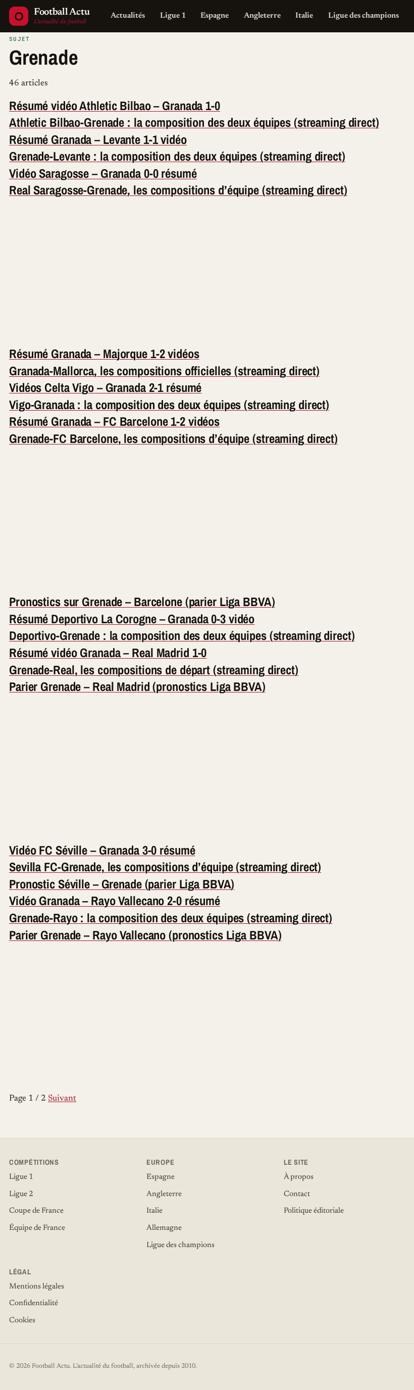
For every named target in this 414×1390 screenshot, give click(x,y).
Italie (304, 16)
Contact (297, 1194)
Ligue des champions (363, 16)
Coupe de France (36, 1211)
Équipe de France (37, 1228)
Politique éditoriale (314, 1211)
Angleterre (262, 16)
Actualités (128, 16)
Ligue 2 (21, 1194)
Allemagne (164, 1228)
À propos (299, 1177)
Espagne (214, 16)
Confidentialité (33, 1303)
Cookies (22, 1320)
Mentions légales (36, 1286)
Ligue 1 (173, 16)
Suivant (62, 1099)
